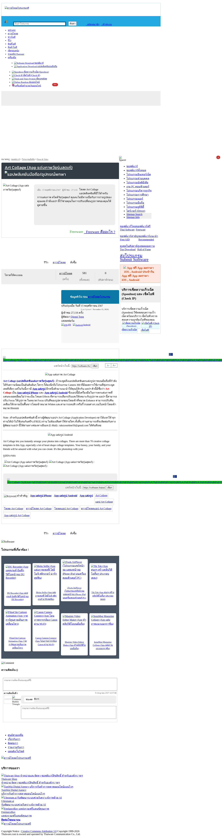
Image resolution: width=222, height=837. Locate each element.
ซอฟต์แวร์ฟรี (143, 228)
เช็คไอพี (145, 330)
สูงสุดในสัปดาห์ (128, 248)
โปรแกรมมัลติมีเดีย (137, 182)
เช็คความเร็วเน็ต (129, 329)
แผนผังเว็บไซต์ (16, 751)
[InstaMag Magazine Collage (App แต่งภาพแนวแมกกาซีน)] (103, 620)
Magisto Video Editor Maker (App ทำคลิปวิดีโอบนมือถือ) (74, 645)
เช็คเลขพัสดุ (41, 79)
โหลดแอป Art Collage (66, 508)
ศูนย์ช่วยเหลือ (15, 735)
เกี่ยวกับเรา (14, 739)
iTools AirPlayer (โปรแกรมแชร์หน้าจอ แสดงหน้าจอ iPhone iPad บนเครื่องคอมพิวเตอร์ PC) (74, 593)
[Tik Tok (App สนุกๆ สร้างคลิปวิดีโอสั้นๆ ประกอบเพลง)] (103, 572)
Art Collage (101, 495)
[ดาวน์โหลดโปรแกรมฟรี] (17, 8)
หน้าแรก (12, 30)
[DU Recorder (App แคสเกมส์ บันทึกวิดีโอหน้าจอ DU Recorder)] (17, 572)
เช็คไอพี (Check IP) (31, 75)
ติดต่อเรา (13, 743)
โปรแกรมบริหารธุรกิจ (138, 190)
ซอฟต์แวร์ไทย (128, 228)
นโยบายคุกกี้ (67, 827)
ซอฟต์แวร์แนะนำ (148, 238)
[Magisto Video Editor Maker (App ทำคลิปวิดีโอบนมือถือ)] (74, 620)
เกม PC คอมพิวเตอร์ (137, 186)
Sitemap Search (134, 214)
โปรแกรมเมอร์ (134, 198)
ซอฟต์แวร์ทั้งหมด (136, 170)
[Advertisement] (111, 131)
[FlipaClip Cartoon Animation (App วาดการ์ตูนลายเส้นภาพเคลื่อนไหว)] (17, 618)
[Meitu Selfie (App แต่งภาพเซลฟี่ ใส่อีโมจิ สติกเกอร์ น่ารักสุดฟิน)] (46, 572)
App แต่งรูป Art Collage (17, 515)
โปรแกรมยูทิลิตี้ (135, 206)
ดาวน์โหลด (13, 33)
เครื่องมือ (12, 57)
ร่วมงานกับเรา (16, 747)
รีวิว (9, 40)
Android (86, 324)
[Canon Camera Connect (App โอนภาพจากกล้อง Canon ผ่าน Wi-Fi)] (46, 618)
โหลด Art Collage (13, 508)
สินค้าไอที (12, 47)
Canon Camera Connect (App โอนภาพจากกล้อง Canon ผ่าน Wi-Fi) (46, 641)
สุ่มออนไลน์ (34, 82)
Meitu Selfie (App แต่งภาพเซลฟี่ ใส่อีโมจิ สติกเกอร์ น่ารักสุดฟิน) (46, 595)
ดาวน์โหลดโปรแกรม (99, 297)
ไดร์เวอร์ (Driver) (135, 210)
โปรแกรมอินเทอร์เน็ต (138, 174)
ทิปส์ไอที (12, 44)
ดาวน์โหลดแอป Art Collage (96, 508)
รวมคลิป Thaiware (16, 54)
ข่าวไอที (11, 37)
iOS (69, 324)
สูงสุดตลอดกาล (146, 248)
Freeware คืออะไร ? (99, 232)
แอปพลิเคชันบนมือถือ (47, 66)
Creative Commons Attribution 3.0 (39, 831)
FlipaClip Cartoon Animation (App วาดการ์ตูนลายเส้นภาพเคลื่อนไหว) (17, 643)
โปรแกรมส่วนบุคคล (137, 178)
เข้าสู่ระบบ (106, 24)
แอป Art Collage (104, 501)
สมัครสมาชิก (92, 24)
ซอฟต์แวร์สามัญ (129, 238)
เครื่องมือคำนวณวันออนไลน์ (27, 85)
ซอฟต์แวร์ (39, 63)
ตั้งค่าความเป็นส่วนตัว (13, 827)
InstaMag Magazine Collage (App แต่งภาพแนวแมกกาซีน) (103, 645)
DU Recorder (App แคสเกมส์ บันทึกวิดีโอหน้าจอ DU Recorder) (17, 596)
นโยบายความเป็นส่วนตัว (43, 827)
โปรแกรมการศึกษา (137, 194)
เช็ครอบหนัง (13, 50)
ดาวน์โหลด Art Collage (39, 508)
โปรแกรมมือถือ (28, 159)
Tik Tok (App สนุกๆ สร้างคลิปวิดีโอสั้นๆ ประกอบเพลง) (102, 595)
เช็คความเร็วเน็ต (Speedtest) (36, 72)
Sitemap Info (133, 217)
